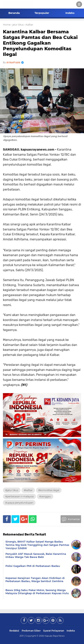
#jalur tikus (11, 490)
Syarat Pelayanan (53, 630)
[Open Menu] (79, 4)
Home (6, 24)
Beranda (14, 12)
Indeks (69, 12)
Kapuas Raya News (54, 635)
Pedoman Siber (31, 630)
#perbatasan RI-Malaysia (19, 496)
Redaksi (14, 630)
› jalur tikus (17, 24)
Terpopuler (42, 12)
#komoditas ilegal (48, 490)
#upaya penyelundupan (19, 502)
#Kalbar (28, 490)
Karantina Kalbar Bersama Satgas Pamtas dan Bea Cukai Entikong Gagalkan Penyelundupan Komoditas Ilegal (40, 43)
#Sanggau (45, 496)
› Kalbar (28, 24)
